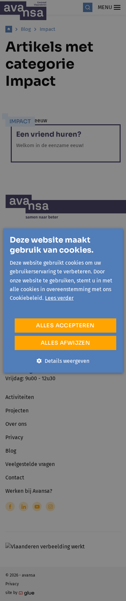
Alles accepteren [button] (65, 325)
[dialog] (63, 300)
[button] (63, 360)
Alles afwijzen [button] (65, 342)
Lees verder (59, 298)
